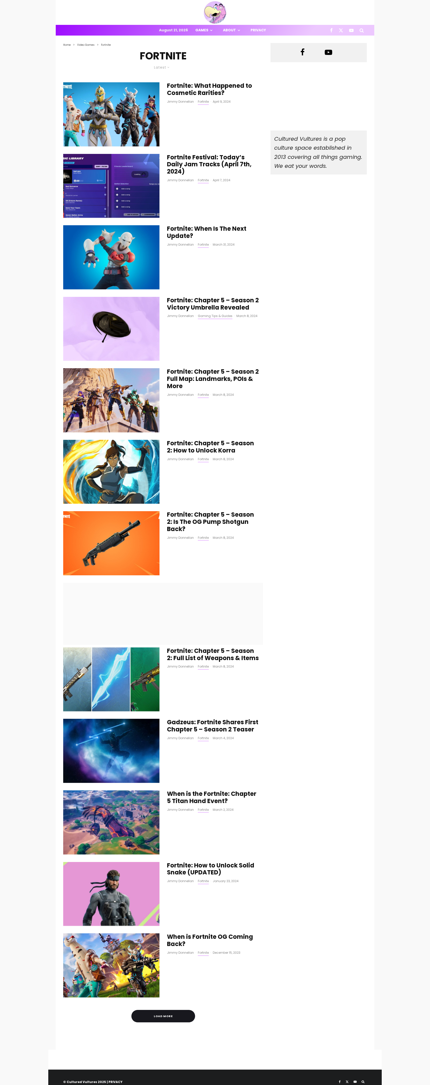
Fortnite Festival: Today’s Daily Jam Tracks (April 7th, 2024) (209, 164)
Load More (163, 1016)
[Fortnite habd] (111, 822)
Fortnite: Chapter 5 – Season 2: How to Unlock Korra (210, 447)
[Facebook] (331, 30)
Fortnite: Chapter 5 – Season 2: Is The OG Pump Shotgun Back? (210, 522)
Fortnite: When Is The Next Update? (206, 232)
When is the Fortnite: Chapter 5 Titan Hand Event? (211, 797)
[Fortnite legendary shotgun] (111, 543)
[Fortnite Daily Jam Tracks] (111, 186)
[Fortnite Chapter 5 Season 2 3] (111, 400)
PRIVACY (115, 1082)
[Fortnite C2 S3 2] (111, 257)
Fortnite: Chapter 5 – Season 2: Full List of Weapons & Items (213, 654)
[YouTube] (351, 30)
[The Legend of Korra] (111, 472)
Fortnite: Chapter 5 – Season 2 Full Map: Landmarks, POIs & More (213, 379)
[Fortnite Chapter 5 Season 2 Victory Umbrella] (111, 329)
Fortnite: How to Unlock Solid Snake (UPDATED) (210, 869)
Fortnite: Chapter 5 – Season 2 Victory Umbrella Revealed (213, 304)
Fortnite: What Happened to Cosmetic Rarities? (209, 89)
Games (201, 30)
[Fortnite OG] (111, 114)
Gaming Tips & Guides (215, 316)
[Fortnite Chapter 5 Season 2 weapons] (111, 679)
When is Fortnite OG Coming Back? (210, 940)
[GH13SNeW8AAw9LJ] (111, 751)
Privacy (258, 30)
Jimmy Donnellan (180, 101)
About (229, 30)
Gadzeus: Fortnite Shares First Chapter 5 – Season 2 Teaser (212, 726)
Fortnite (203, 101)
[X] (341, 30)
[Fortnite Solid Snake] (111, 894)
